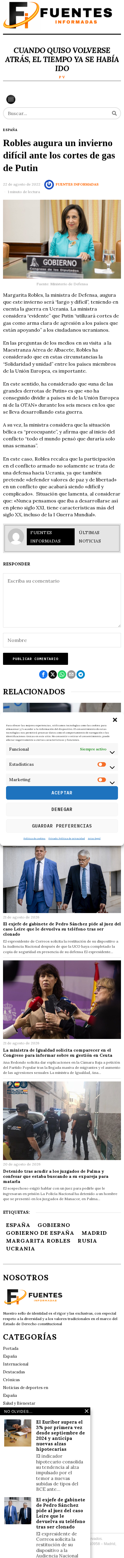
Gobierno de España (40, 1232)
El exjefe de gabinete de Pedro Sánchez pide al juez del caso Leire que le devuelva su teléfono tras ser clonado (62, 929)
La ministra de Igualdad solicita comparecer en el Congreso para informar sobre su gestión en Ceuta (57, 1053)
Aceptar (62, 793)
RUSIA (87, 1240)
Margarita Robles (38, 1240)
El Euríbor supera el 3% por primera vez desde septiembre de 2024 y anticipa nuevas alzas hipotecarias (60, 1435)
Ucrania (20, 1248)
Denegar (62, 809)
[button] (115, 720)
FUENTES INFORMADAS (77, 184)
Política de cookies (34, 838)
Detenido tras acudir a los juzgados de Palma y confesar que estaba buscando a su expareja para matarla (55, 1176)
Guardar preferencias (62, 826)
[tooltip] (43, 674)
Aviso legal (94, 838)
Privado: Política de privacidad (66, 838)
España (10, 130)
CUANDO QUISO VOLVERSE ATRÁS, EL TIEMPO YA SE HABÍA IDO (62, 59)
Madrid (94, 1232)
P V (62, 77)
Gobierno (54, 1225)
